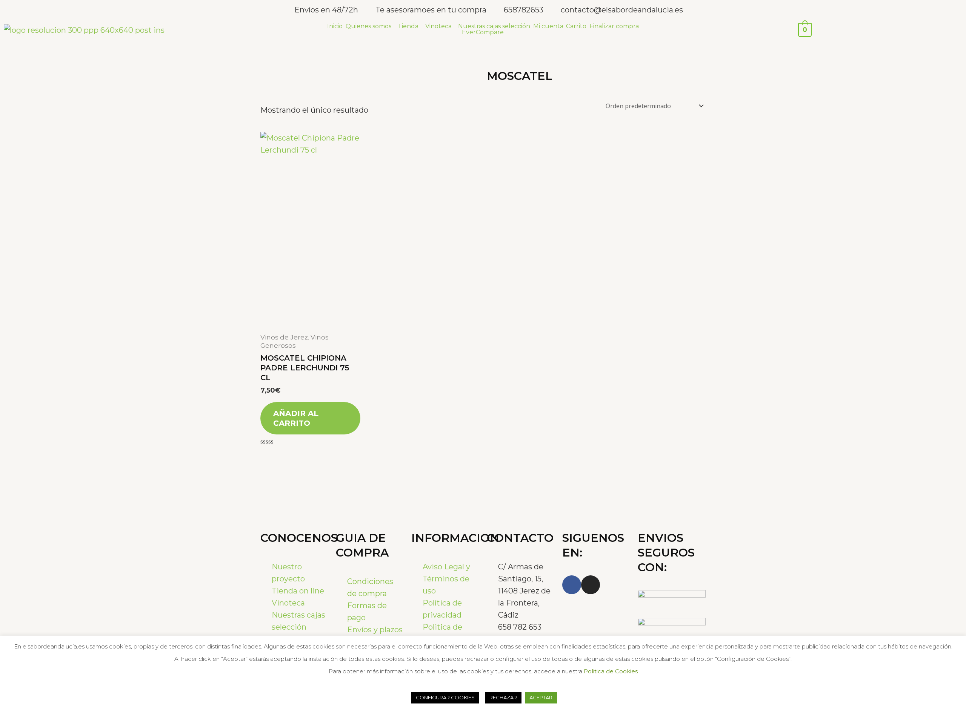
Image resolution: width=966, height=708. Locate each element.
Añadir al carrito (295, 418)
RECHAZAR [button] (503, 697)
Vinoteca (438, 26)
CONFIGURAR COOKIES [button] (445, 697)
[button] (370, 26)
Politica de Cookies (611, 671)
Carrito (576, 26)
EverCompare (483, 32)
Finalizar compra (614, 26)
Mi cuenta (548, 26)
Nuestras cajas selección (494, 26)
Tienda (408, 26)
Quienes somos (368, 26)
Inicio (335, 26)
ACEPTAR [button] (540, 697)
